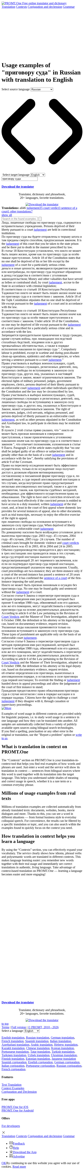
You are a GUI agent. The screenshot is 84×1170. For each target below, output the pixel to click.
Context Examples (13, 1088)
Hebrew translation (66, 1044)
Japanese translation (64, 1058)
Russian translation (37, 1037)
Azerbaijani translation (15, 1044)
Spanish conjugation (14, 1062)
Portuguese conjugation (40, 1065)
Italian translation (60, 1041)
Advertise (19, 1156)
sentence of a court (55, 578)
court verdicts (70, 542)
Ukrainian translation (64, 1055)
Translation (8, 6)
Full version (18, 1027)
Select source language (16, 89)
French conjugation (13, 1069)
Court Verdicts (10, 616)
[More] (6, 708)
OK (4, 1163)
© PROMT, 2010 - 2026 (43, 1027)
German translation (62, 1037)
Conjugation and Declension (19, 1091)
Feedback (19, 1143)
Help (16, 1147)
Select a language (12, 1030)
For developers (11, 1126)
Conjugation (45, 6)
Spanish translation (36, 1041)
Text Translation (11, 1084)
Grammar (69, 6)
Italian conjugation (13, 1065)
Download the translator (18, 186)
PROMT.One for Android (18, 1110)
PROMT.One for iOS (15, 1107)
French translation (13, 1041)
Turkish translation (63, 1051)
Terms (5, 1027)
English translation (13, 1037)
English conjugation (40, 1062)
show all (7, 215)
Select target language (16, 174)
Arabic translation (42, 1044)
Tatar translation (40, 1051)
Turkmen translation (14, 1055)
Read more (19, 1166)
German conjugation (67, 1062)
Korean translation (62, 1048)
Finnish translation (13, 1058)
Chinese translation (38, 1048)
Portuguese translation (15, 1051)
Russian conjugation (68, 1065)
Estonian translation (38, 1058)
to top (5, 1023)
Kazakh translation (13, 1048)
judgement (40, 229)
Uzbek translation (38, 1055)
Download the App (25, 1152)
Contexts (21, 6)
